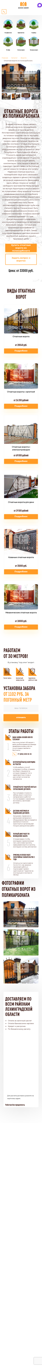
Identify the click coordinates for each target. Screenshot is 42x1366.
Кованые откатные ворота (21, 557)
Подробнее (21, 350)
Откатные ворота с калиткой (21, 392)
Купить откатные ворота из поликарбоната (21, 248)
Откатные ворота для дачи (21, 502)
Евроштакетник (21, 32)
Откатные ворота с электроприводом (21, 448)
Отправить (21, 717)
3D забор (8, 50)
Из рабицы (34, 32)
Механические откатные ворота (21, 613)
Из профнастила (8, 32)
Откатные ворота (21, 50)
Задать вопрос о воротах (21, 259)
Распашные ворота (34, 50)
